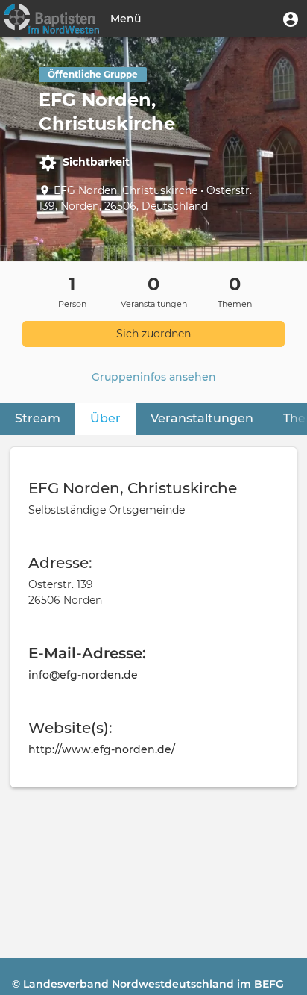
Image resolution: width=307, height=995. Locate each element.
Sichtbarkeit (96, 162)
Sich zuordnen (153, 333)
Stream (37, 418)
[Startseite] (51, 18)
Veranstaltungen (202, 418)
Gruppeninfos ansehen (154, 377)
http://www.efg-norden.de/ (101, 749)
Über (105, 418)
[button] (290, 18)
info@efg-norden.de (83, 674)
